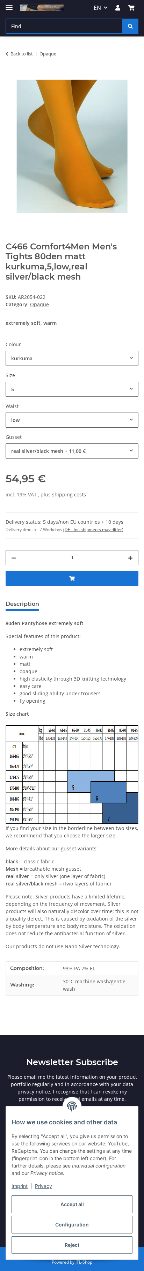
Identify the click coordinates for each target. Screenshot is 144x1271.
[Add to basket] (11, 76)
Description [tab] (22, 604)
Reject (72, 1245)
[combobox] (72, 358)
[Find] (130, 26)
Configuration (72, 1224)
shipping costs (69, 494)
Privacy (43, 1186)
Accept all (72, 1204)
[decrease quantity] (13, 557)
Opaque (39, 304)
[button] (117, 8)
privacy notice (33, 1091)
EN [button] (97, 8)
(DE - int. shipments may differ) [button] (93, 530)
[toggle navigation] (9, 4)
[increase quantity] (130, 557)
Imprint (20, 1186)
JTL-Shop (83, 1262)
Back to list (21, 54)
